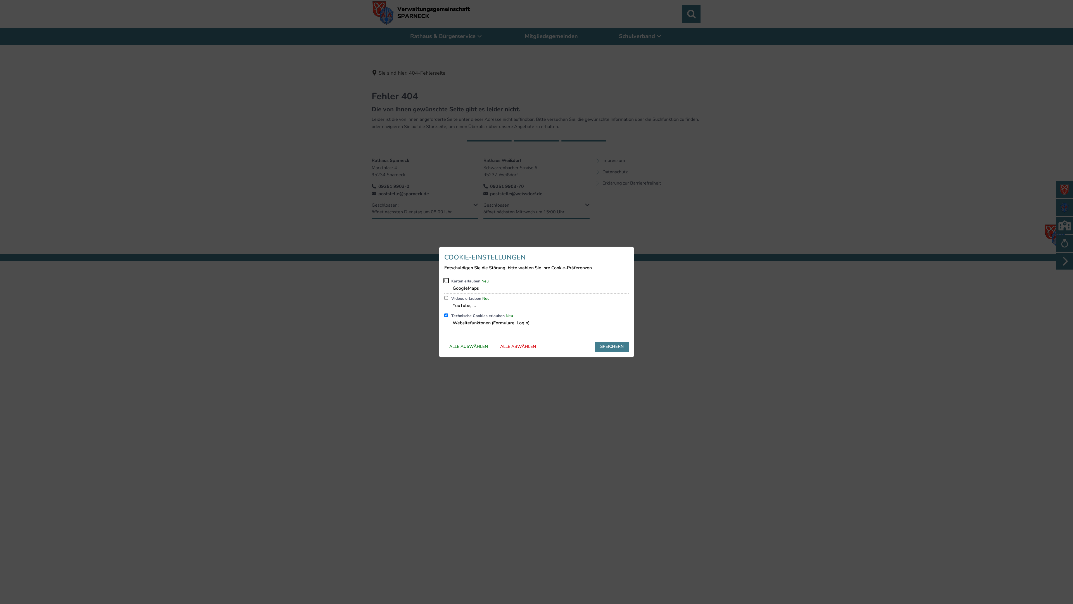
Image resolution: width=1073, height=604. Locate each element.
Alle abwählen (518, 346)
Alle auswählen (468, 346)
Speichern (612, 346)
